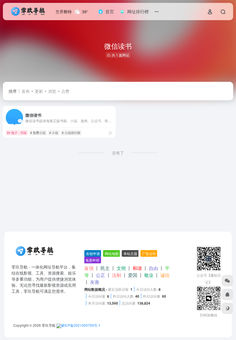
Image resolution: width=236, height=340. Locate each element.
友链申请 (93, 253)
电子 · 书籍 (18, 132)
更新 (39, 91)
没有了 (118, 153)
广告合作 (149, 253)
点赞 (65, 91)
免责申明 (92, 260)
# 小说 (53, 132)
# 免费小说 (37, 132)
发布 (26, 91)
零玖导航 (49, 325)
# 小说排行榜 (71, 132)
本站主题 (130, 253)
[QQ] (227, 294)
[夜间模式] (227, 308)
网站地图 (112, 253)
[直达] (110, 132)
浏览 (52, 91)
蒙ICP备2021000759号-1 (80, 325)
